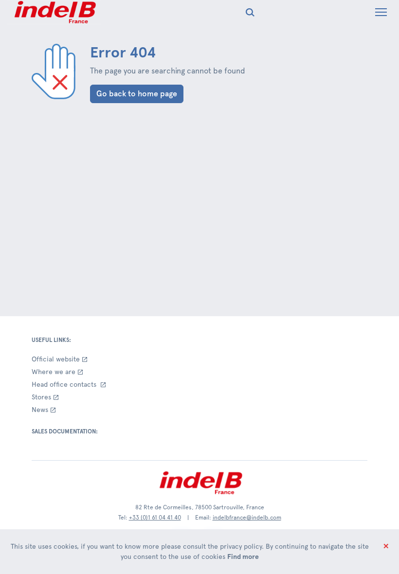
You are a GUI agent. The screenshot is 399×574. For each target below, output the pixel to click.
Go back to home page (136, 93)
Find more (243, 556)
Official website (56, 359)
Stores (41, 397)
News (40, 409)
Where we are (53, 372)
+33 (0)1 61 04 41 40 (155, 517)
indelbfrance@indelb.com (247, 517)
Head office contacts (65, 384)
